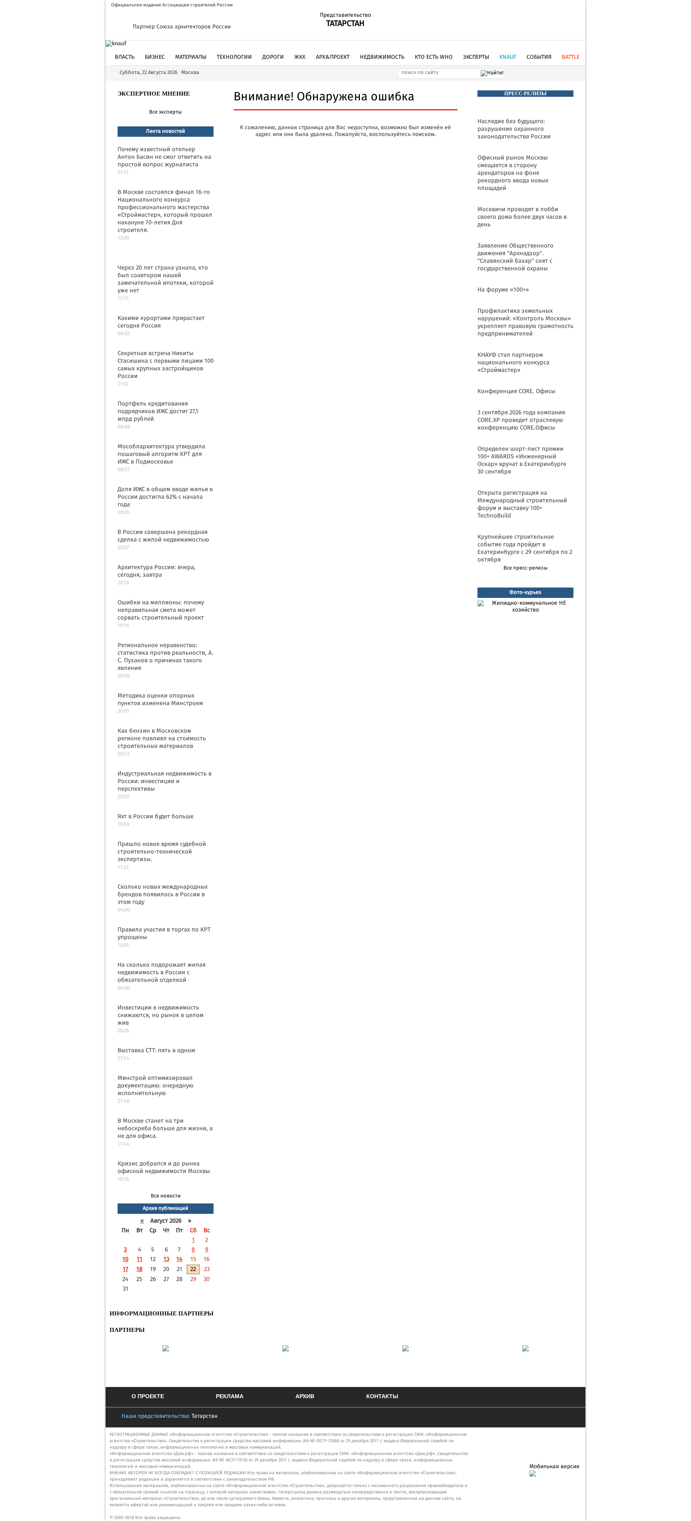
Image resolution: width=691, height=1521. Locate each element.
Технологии (234, 57)
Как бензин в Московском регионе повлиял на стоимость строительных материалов (162, 738)
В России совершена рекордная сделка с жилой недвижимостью (163, 536)
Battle (570, 57)
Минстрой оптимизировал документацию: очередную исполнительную (156, 1085)
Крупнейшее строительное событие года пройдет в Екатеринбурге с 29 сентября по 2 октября (524, 548)
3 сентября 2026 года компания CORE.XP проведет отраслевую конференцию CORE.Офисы (521, 420)
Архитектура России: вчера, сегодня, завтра (157, 571)
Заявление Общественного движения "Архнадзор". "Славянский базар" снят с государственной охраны (515, 257)
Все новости (166, 1196)
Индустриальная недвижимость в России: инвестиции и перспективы (165, 781)
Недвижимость (382, 57)
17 (125, 1269)
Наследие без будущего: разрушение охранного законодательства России (514, 129)
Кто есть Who (434, 57)
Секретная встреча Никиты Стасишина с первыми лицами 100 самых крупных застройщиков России (166, 364)
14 (179, 1259)
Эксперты (476, 57)
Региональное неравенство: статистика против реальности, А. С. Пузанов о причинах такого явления (166, 656)
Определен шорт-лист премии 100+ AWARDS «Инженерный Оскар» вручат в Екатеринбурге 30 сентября (521, 460)
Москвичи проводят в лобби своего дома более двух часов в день (522, 217)
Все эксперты (165, 112)
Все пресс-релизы (525, 568)
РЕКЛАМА (230, 1396)
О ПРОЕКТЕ (148, 1396)
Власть (124, 57)
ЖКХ (300, 57)
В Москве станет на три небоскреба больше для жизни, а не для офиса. (165, 1128)
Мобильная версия (554, 1466)
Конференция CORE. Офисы (516, 391)
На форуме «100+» (503, 290)
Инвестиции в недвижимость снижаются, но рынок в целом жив (161, 1015)
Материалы (190, 57)
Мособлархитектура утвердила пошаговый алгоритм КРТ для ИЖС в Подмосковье (161, 454)
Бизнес (155, 57)
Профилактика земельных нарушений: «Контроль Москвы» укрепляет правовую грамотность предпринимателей (525, 322)
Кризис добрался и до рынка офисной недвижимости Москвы (164, 1167)
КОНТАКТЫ (382, 1396)
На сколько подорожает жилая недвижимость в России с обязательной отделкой (162, 972)
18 (139, 1269)
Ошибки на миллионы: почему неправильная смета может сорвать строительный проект (161, 610)
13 (166, 1259)
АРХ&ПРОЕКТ (332, 57)
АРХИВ (305, 1396)
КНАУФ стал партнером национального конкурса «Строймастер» (513, 362)
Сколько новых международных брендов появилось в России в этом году (163, 894)
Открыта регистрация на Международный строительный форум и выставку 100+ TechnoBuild (522, 504)
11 (139, 1259)
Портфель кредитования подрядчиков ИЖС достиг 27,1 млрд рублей (158, 411)
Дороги (273, 57)
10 (125, 1259)
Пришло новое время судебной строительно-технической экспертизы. (162, 851)
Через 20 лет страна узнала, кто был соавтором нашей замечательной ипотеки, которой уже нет (166, 279)
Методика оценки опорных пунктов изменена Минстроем (160, 699)
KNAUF (507, 57)
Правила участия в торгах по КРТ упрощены (164, 933)
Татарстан (205, 1416)
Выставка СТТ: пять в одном (156, 1050)
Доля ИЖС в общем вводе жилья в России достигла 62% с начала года (165, 497)
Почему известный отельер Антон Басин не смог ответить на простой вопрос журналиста (164, 157)
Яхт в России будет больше (156, 816)
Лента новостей (165, 131)
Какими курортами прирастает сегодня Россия (161, 322)
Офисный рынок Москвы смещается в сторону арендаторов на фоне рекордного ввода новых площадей (512, 173)
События (539, 57)
